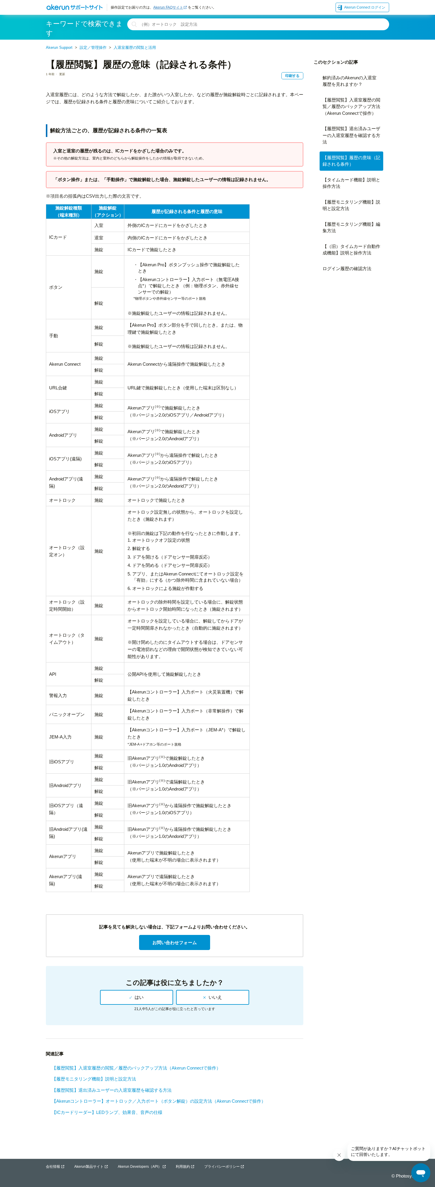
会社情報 (53, 1166)
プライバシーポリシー (222, 1166)
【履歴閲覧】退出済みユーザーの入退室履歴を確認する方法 (112, 1090)
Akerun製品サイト (89, 1166)
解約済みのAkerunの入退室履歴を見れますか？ (349, 81)
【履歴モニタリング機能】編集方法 (351, 227)
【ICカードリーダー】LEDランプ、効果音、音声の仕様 (107, 1112)
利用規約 (183, 1166)
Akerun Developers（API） (140, 1166)
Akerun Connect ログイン (364, 7)
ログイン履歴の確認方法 (347, 268)
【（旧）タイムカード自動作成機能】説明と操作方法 (351, 250)
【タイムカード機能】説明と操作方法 (351, 183)
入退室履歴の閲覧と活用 (135, 47)
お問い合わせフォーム (174, 942)
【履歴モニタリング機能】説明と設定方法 (94, 1078)
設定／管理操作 (93, 47)
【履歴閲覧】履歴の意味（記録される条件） (351, 161)
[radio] (136, 997)
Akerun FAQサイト (168, 7)
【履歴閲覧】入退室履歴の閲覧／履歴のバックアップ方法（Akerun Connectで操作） (136, 1067)
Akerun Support (59, 47)
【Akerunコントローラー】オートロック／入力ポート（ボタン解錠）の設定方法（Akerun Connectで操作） (159, 1101)
